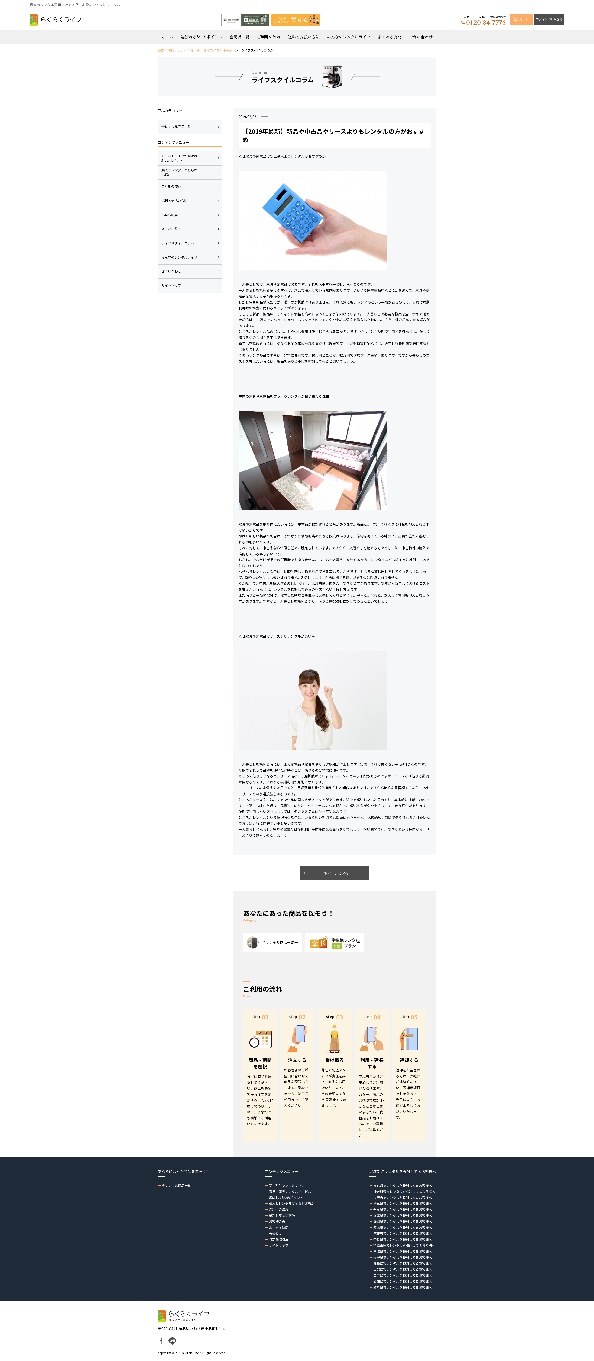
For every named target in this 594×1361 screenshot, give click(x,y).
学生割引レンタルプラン (286, 1185)
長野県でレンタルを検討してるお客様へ (402, 1257)
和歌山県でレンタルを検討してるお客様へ (404, 1245)
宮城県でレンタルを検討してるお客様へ (402, 1251)
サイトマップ (278, 1245)
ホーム (167, 37)
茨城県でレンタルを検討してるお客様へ (402, 1227)
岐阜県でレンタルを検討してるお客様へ (402, 1287)
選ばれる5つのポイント (201, 37)
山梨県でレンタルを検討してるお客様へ (402, 1269)
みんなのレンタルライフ (348, 37)
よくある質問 (389, 37)
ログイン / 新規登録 (549, 19)
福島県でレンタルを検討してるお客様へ (402, 1263)
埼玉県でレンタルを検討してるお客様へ (402, 1203)
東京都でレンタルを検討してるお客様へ (402, 1185)
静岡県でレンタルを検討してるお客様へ (402, 1221)
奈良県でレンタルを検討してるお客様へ (402, 1239)
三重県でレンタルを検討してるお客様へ (402, 1275)
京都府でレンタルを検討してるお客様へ (402, 1233)
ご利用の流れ (269, 37)
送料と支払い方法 (304, 37)
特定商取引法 (278, 1239)
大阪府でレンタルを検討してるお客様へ (402, 1197)
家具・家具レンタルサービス (290, 1191)
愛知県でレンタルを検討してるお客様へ (402, 1281)
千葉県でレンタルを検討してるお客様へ (402, 1209)
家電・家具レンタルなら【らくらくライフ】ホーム (195, 50)
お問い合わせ (421, 37)
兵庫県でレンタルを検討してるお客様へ (402, 1215)
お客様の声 (277, 1221)
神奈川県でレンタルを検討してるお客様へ (404, 1191)
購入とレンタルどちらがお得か (291, 1203)
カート (524, 19)
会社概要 (275, 1233)
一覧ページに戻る (335, 873)
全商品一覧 (239, 37)
